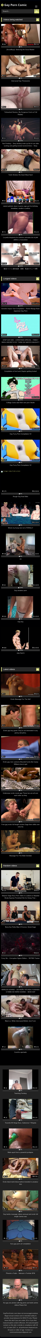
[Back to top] (34, 1331)
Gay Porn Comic (15, 5)
